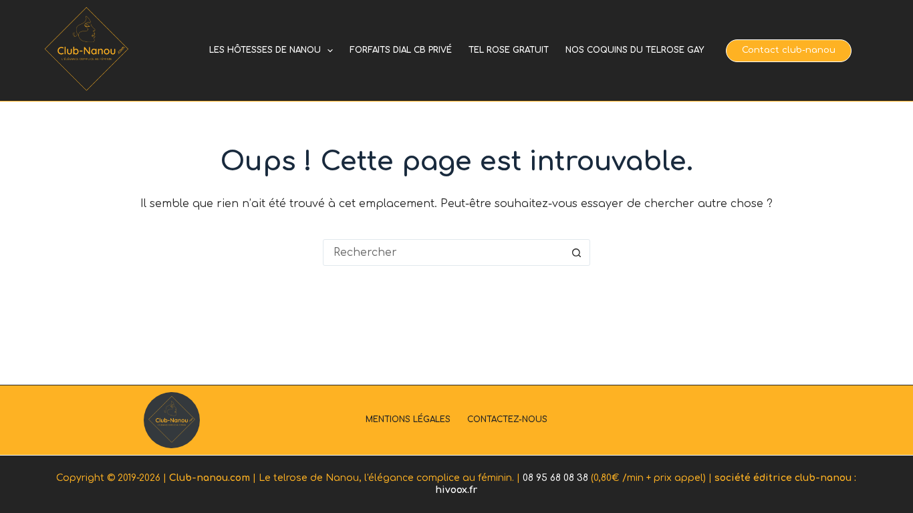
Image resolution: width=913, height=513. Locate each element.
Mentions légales (408, 419)
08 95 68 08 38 (555, 478)
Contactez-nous (507, 419)
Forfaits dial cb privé (401, 50)
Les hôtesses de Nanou (265, 50)
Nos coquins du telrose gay (634, 50)
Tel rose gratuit (509, 50)
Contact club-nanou (788, 50)
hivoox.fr (456, 490)
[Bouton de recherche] (577, 252)
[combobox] (443, 252)
